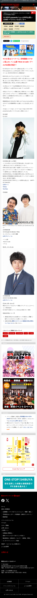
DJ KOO (5, 333)
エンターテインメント (9, 540)
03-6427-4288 (9, 567)
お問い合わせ (5, 528)
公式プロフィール (7, 236)
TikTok (5, 187)
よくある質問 (5, 546)
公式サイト (6, 184)
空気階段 (5, 335)
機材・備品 (28, 511)
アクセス (3, 522)
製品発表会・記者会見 (9, 538)
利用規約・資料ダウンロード (23, 514)
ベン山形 (31, 333)
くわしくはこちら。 (28, 427)
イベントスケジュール (7, 520)
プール (25, 333)
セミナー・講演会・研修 (23, 538)
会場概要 (5, 511)
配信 (18, 540)
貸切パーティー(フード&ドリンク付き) (13, 535)
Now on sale (11, 333)
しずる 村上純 (19, 333)
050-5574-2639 (9, 572)
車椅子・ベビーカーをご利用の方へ (11, 544)
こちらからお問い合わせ (15, 420)
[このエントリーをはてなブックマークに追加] (11, 41)
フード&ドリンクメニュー (16, 511)
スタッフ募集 (5, 525)
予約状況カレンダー (8, 514)
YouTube (5, 189)
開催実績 (5, 517)
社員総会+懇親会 (7, 533)
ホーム (3, 506)
